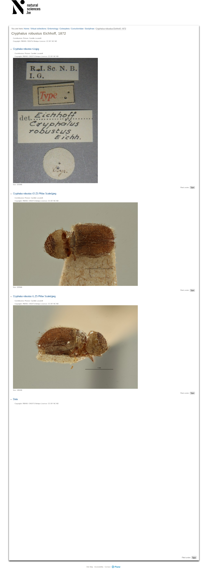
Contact (107, 567)
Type (192, 187)
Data (15, 399)
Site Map (89, 567)
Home (26, 28)
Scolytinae (89, 28)
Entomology (53, 28)
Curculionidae (77, 28)
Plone (116, 567)
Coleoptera (65, 28)
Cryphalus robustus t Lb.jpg (26, 48)
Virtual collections (38, 28)
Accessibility (98, 567)
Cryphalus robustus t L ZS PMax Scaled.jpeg (34, 296)
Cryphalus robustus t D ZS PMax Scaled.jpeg (34, 193)
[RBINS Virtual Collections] (28, 7)
